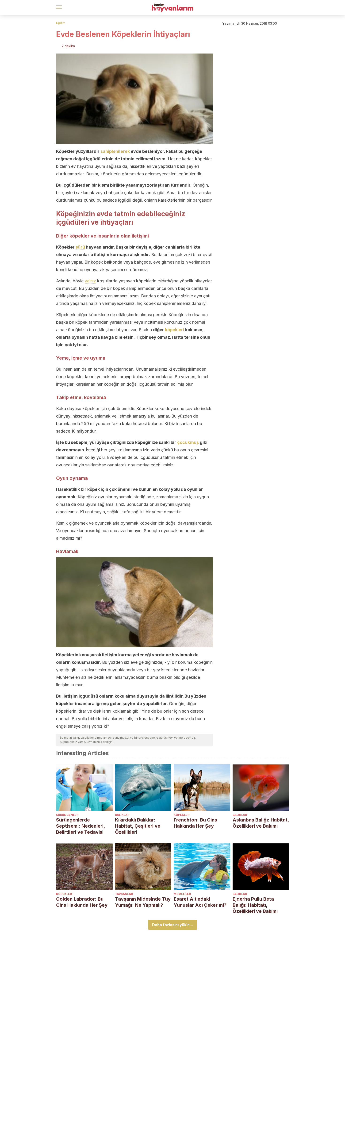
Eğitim (60, 23)
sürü (80, 247)
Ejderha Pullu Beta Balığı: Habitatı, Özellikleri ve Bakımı (255, 905)
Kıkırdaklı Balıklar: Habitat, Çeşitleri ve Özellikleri (137, 826)
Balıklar (122, 815)
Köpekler (181, 815)
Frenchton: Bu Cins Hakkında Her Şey (195, 823)
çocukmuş (188, 442)
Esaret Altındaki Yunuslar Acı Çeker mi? (200, 902)
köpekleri (174, 329)
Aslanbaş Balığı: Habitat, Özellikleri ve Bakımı (261, 823)
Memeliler (182, 894)
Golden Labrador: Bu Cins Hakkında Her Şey (81, 902)
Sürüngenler (67, 815)
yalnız (90, 280)
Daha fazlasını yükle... (172, 924)
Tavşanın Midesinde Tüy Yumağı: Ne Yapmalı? (143, 902)
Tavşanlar (124, 894)
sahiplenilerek (115, 151)
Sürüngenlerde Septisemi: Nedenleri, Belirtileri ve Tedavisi (80, 826)
